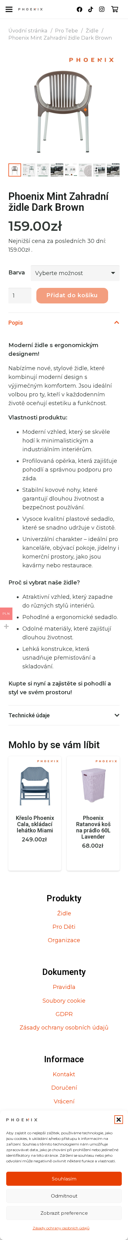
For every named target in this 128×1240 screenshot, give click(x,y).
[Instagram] (101, 9)
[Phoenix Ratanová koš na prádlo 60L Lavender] (93, 760)
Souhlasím (64, 1179)
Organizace (64, 940)
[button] (119, 1119)
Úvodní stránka (28, 30)
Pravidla (64, 987)
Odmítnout (64, 1196)
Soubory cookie (64, 1000)
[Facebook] (79, 9)
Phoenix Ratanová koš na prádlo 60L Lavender (93, 827)
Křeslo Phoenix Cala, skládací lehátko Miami (35, 824)
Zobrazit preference (64, 1213)
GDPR (64, 1014)
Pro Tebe (66, 30)
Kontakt (64, 1074)
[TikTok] (90, 9)
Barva (16, 272)
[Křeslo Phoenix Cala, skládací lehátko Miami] (34, 760)
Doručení (64, 1087)
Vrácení (64, 1101)
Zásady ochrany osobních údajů (61, 1228)
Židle (92, 30)
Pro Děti (64, 926)
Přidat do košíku (72, 295)
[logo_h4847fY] (30, 9)
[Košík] (115, 9)
